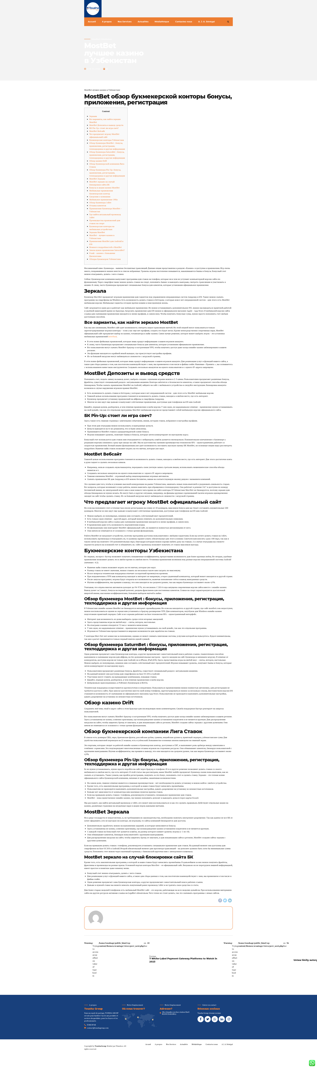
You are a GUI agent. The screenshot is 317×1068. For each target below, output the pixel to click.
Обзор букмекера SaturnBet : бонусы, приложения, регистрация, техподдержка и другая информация (107, 155)
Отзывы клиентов (97, 205)
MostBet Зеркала (97, 178)
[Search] (228, 22)
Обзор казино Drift (98, 160)
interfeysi (112, 336)
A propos (107, 21)
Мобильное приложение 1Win (103, 199)
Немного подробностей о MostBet (105, 247)
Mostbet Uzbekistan (102, 39)
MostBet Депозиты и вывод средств (106, 125)
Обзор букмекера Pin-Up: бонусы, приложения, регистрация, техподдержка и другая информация (107, 172)
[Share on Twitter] (225, 900)
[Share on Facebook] (220, 900)
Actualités (143, 21)
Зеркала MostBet (97, 232)
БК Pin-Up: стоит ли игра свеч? (104, 128)
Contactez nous (183, 21)
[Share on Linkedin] (230, 900)
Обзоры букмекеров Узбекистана (105, 259)
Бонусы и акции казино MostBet (104, 187)
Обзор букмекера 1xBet (100, 202)
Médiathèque (162, 21)
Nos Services (125, 21)
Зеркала (93, 116)
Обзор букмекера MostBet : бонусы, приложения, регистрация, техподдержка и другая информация (107, 146)
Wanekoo (119, 1046)
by (107, 68)
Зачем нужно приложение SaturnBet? (107, 250)
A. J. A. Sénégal (206, 21)
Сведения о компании (99, 196)
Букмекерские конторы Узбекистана (106, 140)
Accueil (92, 21)
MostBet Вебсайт (97, 131)
